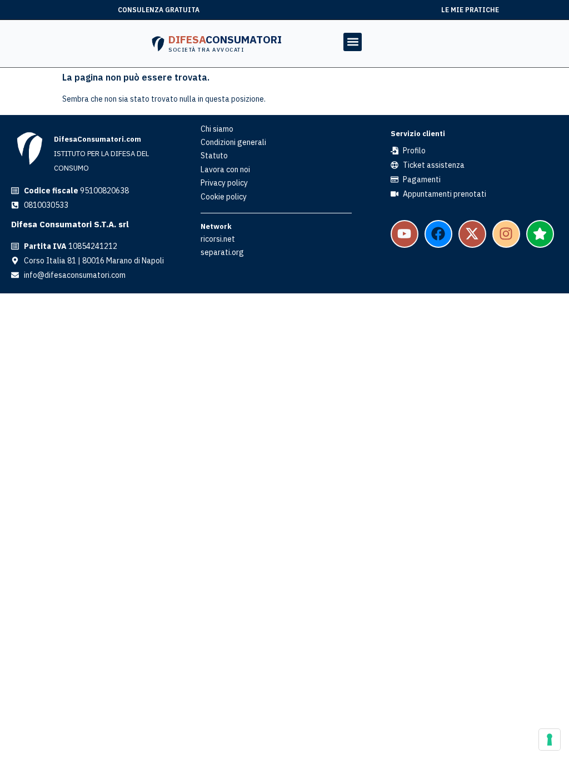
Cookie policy (224, 197)
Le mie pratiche (470, 10)
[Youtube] (404, 234)
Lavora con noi (225, 169)
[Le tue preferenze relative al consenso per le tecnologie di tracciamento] (549, 739)
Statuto (214, 156)
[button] (352, 42)
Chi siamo (217, 129)
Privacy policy (224, 183)
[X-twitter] (472, 234)
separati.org (222, 252)
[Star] (540, 234)
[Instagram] (506, 234)
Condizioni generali (233, 142)
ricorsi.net (218, 239)
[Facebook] (438, 234)
